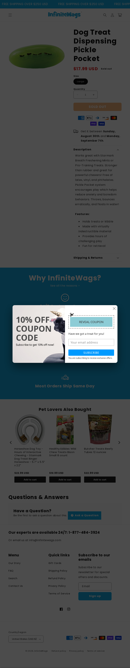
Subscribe (91, 353)
